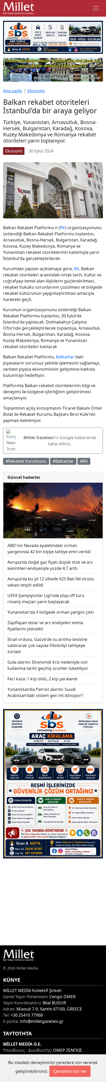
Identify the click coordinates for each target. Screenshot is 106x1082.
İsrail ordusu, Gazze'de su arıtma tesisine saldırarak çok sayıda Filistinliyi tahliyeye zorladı (47, 645)
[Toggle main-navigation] (96, 8)
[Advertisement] (53, 902)
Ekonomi (36, 91)
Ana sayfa (12, 91)
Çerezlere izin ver (70, 1071)
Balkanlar (65, 357)
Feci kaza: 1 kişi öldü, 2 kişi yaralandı (42, 679)
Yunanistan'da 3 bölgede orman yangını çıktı (50, 612)
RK (62, 227)
